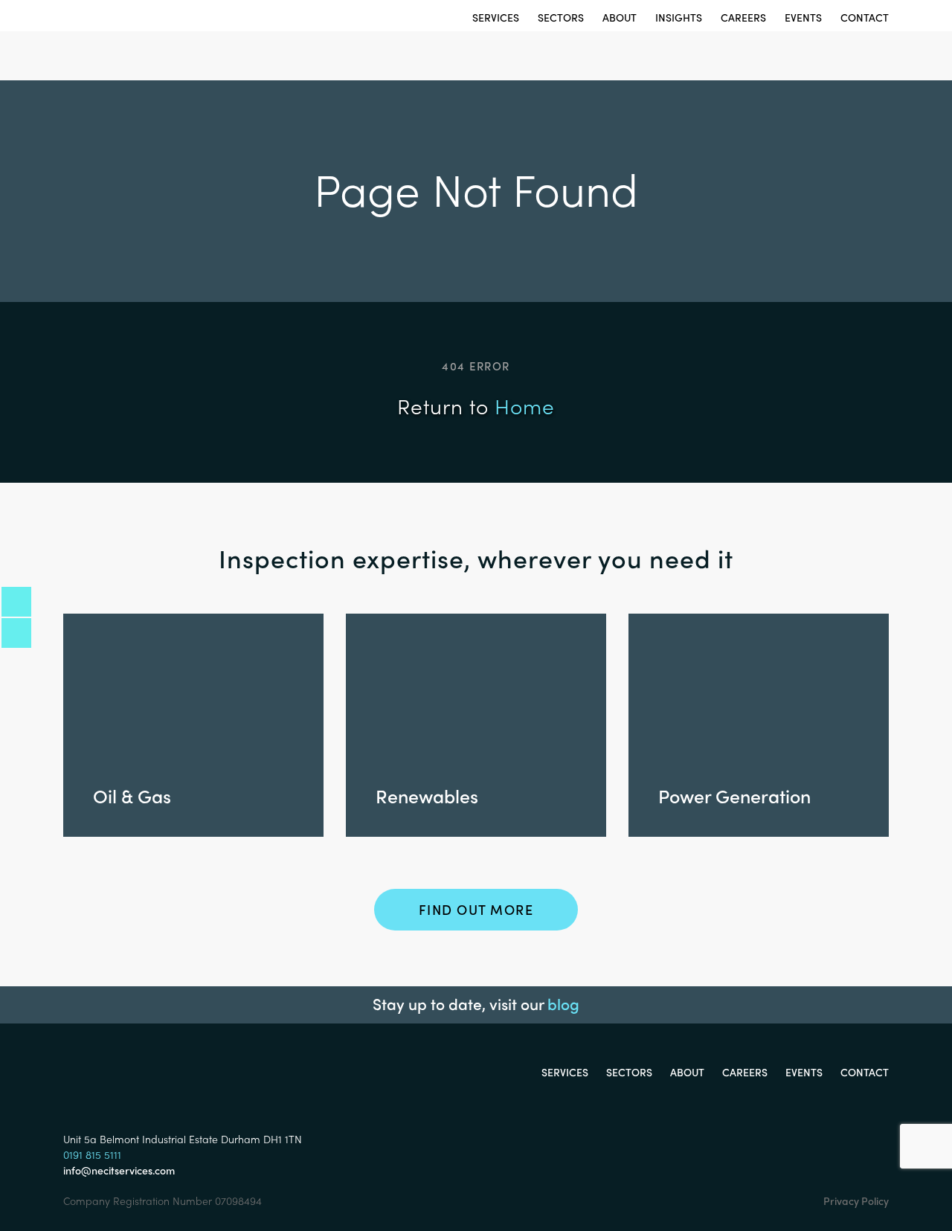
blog (563, 1003)
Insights (678, 17)
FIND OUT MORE (476, 909)
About (619, 17)
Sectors (561, 17)
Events (803, 17)
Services (495, 17)
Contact (864, 17)
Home (525, 405)
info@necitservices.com (119, 1170)
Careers (743, 17)
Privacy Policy (856, 1200)
